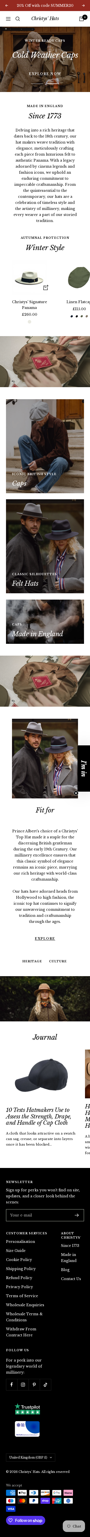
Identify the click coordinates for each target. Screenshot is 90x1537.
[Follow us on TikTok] (45, 1367)
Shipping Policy (21, 1251)
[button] (84, 768)
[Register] (77, 1197)
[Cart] (81, 19)
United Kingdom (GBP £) (28, 1440)
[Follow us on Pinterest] (34, 1367)
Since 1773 (70, 1228)
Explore (45, 891)
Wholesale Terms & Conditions (24, 1299)
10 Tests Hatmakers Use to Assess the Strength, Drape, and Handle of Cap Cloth (39, 1099)
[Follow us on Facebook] (11, 1367)
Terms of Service (22, 1278)
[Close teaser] (76, 793)
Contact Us (71, 1261)
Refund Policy (19, 1260)
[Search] (18, 19)
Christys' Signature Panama (29, 287)
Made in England (68, 1240)
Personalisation (20, 1224)
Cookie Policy (19, 1242)
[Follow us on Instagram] (22, 1367)
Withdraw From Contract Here (21, 1314)
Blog (65, 1252)
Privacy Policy (19, 1269)
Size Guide (16, 1233)
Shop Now (45, 50)
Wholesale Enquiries (25, 1287)
